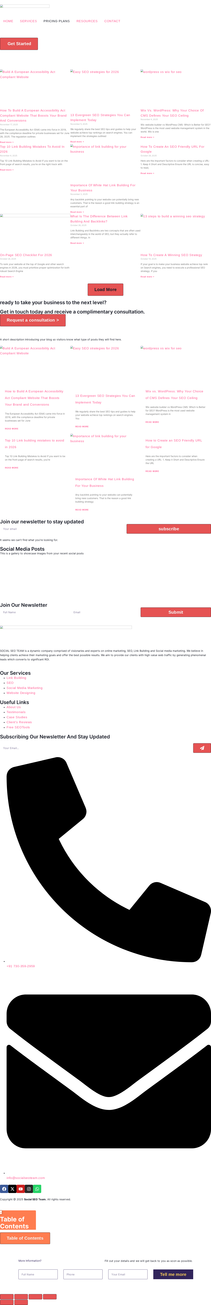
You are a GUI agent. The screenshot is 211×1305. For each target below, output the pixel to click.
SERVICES (28, 21)
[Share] (35, 1296)
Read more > (7, 142)
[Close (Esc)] (50, 1296)
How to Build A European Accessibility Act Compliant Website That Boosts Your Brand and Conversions (33, 115)
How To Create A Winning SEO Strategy (171, 255)
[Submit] (202, 748)
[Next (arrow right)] (21, 1302)
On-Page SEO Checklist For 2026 (26, 255)
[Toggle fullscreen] (21, 1296)
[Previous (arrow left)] (7, 1302)
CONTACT (112, 21)
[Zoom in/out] (7, 1296)
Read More (11, 429)
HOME (8, 21)
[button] (105, 290)
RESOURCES (87, 21)
